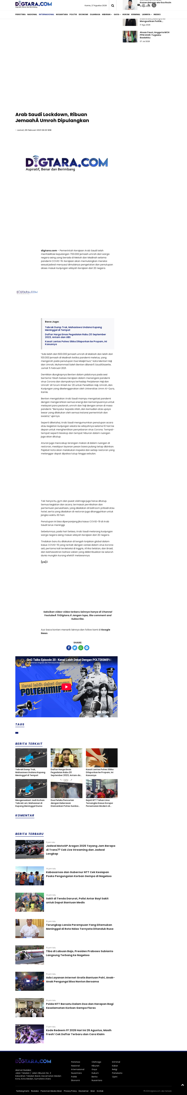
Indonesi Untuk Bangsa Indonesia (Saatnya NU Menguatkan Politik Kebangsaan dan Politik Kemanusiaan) (153, 21)
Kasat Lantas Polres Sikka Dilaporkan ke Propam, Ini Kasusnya (76, 343)
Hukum (125, 14)
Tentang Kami (22, 1091)
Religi (114, 1069)
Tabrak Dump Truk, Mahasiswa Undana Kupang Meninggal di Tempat (73, 328)
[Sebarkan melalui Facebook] (68, 647)
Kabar (115, 1065)
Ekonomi (83, 14)
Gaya (116, 14)
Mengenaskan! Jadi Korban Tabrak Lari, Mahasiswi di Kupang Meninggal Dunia (30, 803)
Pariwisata (117, 1073)
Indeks (157, 14)
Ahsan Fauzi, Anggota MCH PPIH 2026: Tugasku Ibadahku (154, 35)
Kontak (100, 1091)
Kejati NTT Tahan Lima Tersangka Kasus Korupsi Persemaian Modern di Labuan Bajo (99, 803)
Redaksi (35, 1091)
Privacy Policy (70, 1091)
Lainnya (146, 14)
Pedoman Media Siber (51, 1091)
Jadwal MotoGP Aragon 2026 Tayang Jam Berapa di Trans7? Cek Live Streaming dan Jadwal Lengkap (80, 850)
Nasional (32, 14)
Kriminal (135, 14)
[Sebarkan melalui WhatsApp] (80, 647)
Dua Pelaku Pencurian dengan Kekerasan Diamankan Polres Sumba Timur (64, 803)
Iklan (93, 1091)
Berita (94, 1076)
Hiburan (106, 14)
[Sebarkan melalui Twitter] (74, 647)
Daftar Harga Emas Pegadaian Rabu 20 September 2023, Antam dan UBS (75, 336)
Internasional (46, 14)
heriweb (168, 1091)
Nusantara (62, 14)
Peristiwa (20, 14)
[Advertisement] (93, 43)
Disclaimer (84, 1091)
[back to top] (183, 1085)
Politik (73, 14)
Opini (114, 1076)
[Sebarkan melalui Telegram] (86, 647)
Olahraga (95, 14)
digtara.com (155, 1091)
